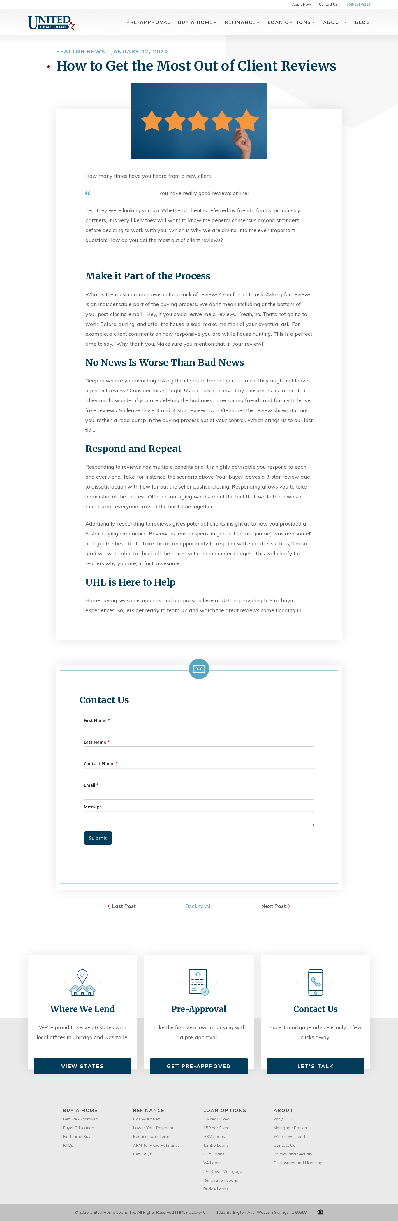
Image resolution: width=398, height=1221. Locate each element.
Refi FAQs (142, 1154)
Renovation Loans (220, 1180)
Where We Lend (289, 1136)
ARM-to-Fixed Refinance (156, 1145)
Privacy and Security (293, 1154)
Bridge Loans (216, 1189)
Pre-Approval (148, 22)
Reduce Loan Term (151, 1136)
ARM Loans (214, 1136)
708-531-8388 (358, 4)
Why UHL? (283, 1119)
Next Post (273, 906)
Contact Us (328, 4)
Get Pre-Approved (199, 1066)
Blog (362, 22)
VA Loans (212, 1162)
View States (82, 1066)
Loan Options (290, 22)
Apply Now (301, 4)
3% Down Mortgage (222, 1171)
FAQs (68, 1145)
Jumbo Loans (216, 1145)
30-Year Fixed (216, 1119)
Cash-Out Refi (146, 1119)
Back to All (198, 906)
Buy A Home (196, 22)
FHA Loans (213, 1154)
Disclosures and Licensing (298, 1162)
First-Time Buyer (78, 1136)
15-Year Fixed (216, 1127)
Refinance (241, 22)
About (334, 22)
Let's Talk (315, 1066)
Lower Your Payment (153, 1127)
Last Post (124, 906)
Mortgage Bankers (291, 1127)
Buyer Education (78, 1127)
